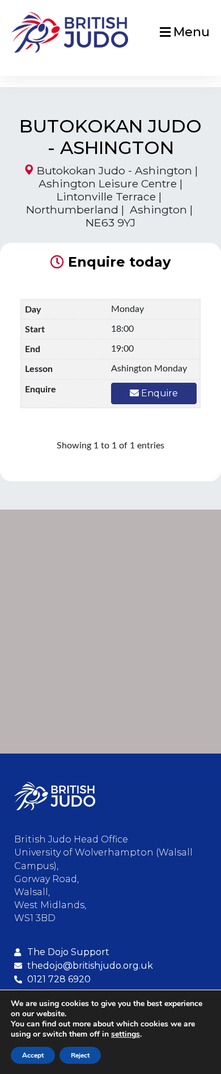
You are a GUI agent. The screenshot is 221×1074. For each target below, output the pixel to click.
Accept (33, 1055)
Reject (80, 1055)
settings (125, 1034)
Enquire (158, 393)
